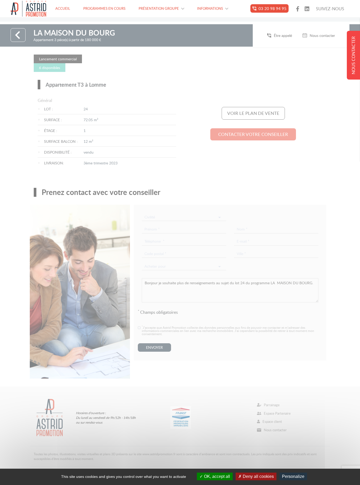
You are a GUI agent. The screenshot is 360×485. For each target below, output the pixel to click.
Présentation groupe (159, 8)
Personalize (293, 476)
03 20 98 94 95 (272, 8)
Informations (210, 8)
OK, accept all (216, 476)
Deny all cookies (258, 476)
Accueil (62, 8)
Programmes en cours (104, 8)
